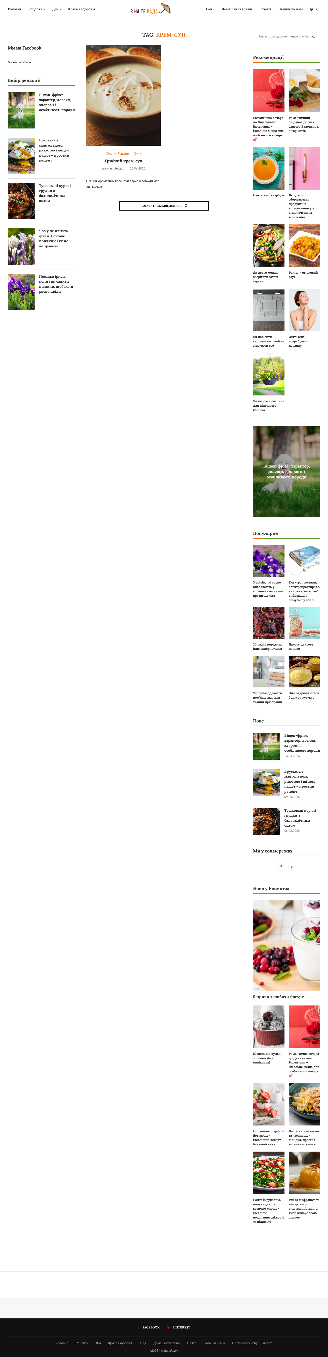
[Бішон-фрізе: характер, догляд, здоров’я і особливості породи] (266, 746)
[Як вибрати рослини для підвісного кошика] (268, 374)
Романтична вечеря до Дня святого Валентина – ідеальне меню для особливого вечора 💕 (268, 129)
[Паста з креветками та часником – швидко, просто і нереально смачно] (304, 1104)
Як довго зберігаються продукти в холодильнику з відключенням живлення (301, 206)
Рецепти (35, 9)
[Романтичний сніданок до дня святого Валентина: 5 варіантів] (304, 90)
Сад (209, 9)
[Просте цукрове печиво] (304, 623)
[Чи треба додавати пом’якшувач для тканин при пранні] (268, 671)
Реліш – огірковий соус (303, 275)
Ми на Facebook (19, 62)
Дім (55, 9)
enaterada (117, 168)
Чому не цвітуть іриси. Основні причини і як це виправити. (53, 238)
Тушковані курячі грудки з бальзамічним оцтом (300, 817)
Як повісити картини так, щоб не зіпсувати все (268, 341)
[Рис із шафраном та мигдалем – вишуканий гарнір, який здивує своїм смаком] (304, 1173)
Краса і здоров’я (81, 9)
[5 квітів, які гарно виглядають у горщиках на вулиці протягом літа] (268, 561)
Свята (267, 9)
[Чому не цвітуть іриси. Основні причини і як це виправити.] (21, 246)
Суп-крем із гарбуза (268, 195)
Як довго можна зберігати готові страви (265, 277)
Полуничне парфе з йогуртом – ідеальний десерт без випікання (268, 1137)
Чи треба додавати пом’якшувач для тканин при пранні (267, 697)
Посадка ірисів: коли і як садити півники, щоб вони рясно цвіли (56, 284)
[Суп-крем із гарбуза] (268, 168)
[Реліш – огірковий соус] (304, 245)
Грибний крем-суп (123, 160)
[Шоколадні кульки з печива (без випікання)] (268, 1026)
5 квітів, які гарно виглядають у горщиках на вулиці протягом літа (268, 589)
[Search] (318, 9)
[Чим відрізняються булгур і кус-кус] (304, 671)
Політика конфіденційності (252, 1343)
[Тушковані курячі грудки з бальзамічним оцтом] (266, 821)
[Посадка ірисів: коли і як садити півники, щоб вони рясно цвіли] (21, 292)
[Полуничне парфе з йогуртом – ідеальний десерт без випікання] (268, 1104)
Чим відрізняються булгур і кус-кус (304, 695)
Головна (15, 9)
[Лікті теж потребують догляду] (304, 310)
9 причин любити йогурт (278, 996)
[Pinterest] (311, 9)
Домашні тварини (237, 9)
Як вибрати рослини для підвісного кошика (268, 405)
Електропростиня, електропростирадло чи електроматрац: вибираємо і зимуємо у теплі (304, 591)
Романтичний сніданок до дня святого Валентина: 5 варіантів (304, 124)
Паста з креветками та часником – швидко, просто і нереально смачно (304, 1137)
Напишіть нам (290, 9)
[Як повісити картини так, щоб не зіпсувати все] (268, 310)
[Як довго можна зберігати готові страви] (268, 245)
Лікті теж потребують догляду (298, 341)
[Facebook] (307, 9)
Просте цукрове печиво (301, 646)
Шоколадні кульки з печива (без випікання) (267, 1058)
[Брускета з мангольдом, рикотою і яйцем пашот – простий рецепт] (266, 782)
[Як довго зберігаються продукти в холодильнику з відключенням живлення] (304, 168)
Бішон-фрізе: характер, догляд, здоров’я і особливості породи (286, 471)
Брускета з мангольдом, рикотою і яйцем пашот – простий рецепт (299, 781)
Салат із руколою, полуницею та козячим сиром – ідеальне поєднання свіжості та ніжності (268, 1211)
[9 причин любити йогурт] (286, 945)
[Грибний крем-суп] (123, 95)
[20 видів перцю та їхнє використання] (268, 623)
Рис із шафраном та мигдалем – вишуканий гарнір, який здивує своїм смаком (304, 1208)
